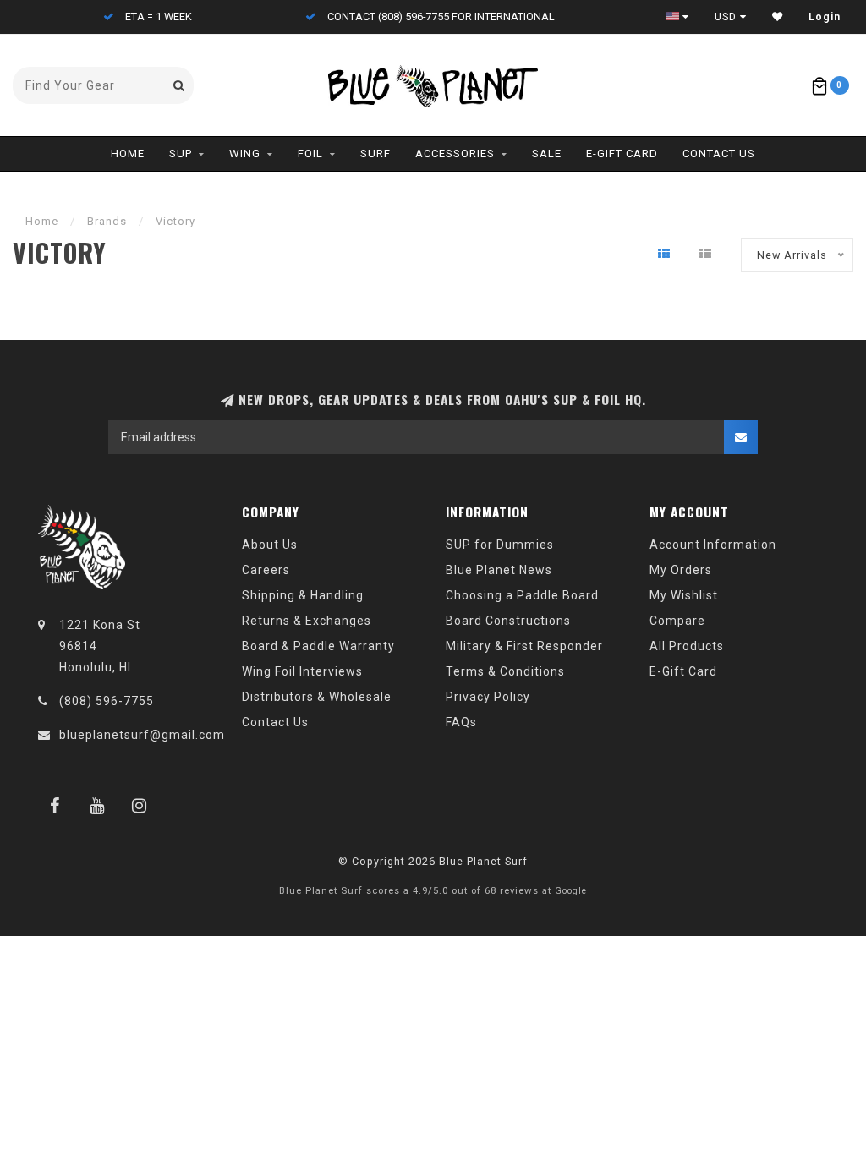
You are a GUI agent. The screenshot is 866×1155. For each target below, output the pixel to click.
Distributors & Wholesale (317, 696)
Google (571, 890)
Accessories (455, 153)
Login (824, 17)
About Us (270, 544)
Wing (244, 153)
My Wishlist (684, 595)
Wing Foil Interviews (302, 671)
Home (128, 153)
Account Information (713, 544)
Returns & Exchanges (306, 620)
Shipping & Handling (303, 595)
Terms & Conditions (505, 671)
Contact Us (718, 153)
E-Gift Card (622, 153)
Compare (677, 620)
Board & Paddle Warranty (318, 646)
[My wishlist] (777, 17)
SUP (180, 153)
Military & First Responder (524, 646)
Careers (266, 570)
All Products (687, 646)
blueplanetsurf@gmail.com (142, 735)
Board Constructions (508, 620)
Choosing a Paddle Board (522, 595)
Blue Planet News (499, 570)
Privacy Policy (488, 696)
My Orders (681, 570)
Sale (547, 153)
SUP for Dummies (500, 544)
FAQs (461, 722)
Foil (310, 153)
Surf (375, 153)
